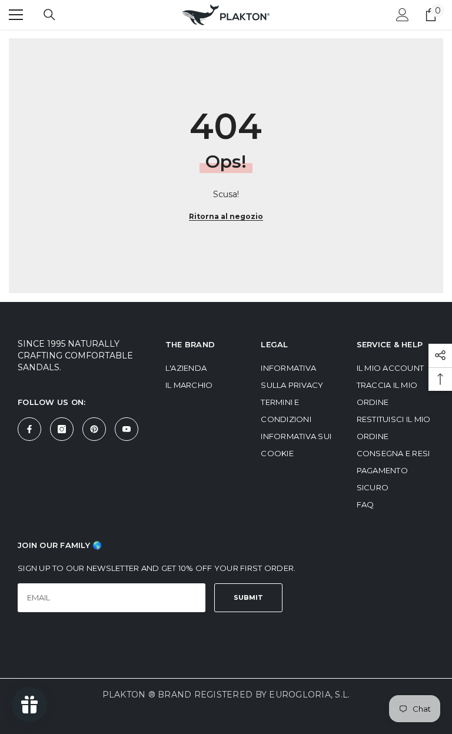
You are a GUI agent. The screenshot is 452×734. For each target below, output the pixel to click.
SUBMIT (248, 597)
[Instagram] (62, 429)
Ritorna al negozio (226, 216)
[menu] (16, 15)
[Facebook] (29, 429)
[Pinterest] (94, 429)
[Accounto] (402, 14)
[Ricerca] (49, 15)
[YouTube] (126, 429)
